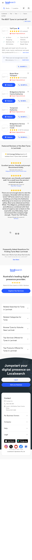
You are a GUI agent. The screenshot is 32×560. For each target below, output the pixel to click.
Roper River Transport (16, 186)
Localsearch (4, 13)
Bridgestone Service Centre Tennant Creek (16, 171)
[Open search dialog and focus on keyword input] (3, 8)
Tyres (16, 13)
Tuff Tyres (16, 218)
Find (11, 13)
